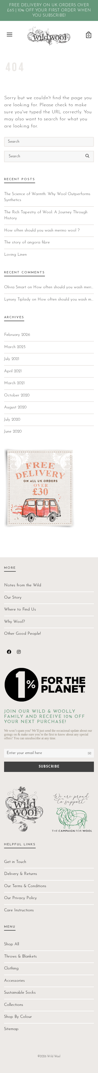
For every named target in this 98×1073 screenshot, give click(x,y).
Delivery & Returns (20, 874)
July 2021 (11, 359)
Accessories (14, 981)
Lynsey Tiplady (17, 300)
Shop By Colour (18, 1017)
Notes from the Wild (22, 585)
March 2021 (14, 383)
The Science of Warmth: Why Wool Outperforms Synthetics (47, 197)
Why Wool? (14, 622)
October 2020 (16, 395)
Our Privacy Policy (20, 898)
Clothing (11, 968)
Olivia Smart (15, 287)
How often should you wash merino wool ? (41, 231)
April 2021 (13, 371)
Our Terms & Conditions (25, 886)
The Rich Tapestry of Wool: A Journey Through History (45, 215)
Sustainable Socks (20, 993)
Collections (13, 1005)
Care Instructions (19, 910)
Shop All (11, 944)
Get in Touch (15, 862)
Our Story (13, 598)
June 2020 (13, 432)
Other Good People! (22, 634)
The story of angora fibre (27, 242)
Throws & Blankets (20, 957)
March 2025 (15, 347)
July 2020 (12, 420)
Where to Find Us (20, 610)
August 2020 (15, 407)
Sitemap (11, 1029)
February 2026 (17, 335)
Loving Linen (15, 255)
